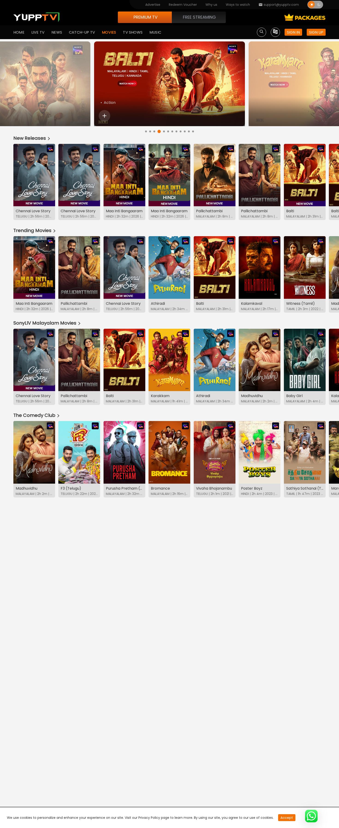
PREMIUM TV (146, 17)
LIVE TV (38, 32)
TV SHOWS (133, 32)
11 (189, 131)
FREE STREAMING (199, 17)
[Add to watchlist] (104, 116)
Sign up (316, 32)
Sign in (293, 32)
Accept (286, 817)
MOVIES (109, 32)
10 (185, 131)
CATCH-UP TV (82, 32)
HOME (18, 32)
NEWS (56, 32)
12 (193, 131)
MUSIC (155, 32)
